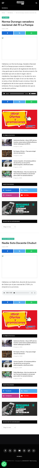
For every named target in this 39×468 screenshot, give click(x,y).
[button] (4, 464)
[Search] (36, 3)
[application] (19, 93)
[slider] (33, 93)
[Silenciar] (30, 94)
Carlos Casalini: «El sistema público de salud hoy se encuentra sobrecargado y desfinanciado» (25, 162)
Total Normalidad (8, 238)
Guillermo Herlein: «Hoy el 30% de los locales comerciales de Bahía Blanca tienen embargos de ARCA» (25, 142)
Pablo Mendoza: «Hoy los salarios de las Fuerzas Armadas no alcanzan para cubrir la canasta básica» (25, 173)
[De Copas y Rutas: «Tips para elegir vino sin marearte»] (7, 153)
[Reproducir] (4, 94)
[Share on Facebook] (7, 33)
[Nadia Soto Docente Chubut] (19, 266)
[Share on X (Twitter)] (19, 33)
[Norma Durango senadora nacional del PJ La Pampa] (19, 48)
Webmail (5, 8)
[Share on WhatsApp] (31, 33)
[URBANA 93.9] (20, 3)
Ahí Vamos (6, 17)
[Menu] (3, 3)
